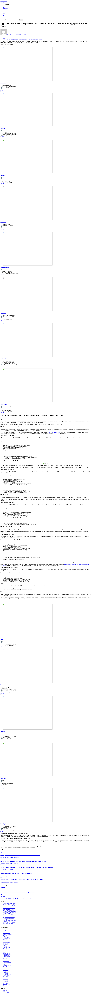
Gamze (8, 34)
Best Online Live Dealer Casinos (9, 912)
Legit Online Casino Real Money (9, 924)
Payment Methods (6, 959)
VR (3, 14)
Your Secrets (2, 2)
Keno (4, 952)
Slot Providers (5, 973)
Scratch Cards (5, 970)
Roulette (4, 967)
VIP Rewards (5, 980)
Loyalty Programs (6, 956)
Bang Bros (3, 222)
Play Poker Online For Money (9, 917)
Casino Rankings (6, 939)
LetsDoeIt (2, 128)
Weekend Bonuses (6, 984)
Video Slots (5, 977)
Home (4, 7)
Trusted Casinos (6, 975)
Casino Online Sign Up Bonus (9, 923)
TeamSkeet (3, 313)
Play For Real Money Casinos (9, 922)
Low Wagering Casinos (7, 955)
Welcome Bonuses (6, 985)
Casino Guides (6, 937)
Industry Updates (6, 949)
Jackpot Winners (6, 951)
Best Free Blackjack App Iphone (9, 910)
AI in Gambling (6, 930)
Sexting (4, 10)
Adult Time (3, 83)
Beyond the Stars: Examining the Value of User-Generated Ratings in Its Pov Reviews (23, 861)
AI (3, 15)
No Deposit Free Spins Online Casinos (10, 906)
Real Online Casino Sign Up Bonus (10, 904)
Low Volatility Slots (7, 954)
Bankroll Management (7, 934)
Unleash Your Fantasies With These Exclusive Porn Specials (16, 873)
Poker (4, 963)
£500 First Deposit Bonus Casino (9, 920)
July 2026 (5, 990)
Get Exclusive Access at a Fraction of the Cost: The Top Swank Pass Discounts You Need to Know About (28, 867)
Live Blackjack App (7, 913)
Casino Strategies (6, 942)
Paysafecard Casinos (7, 962)
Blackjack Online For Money (8, 909)
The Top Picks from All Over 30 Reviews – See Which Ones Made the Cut (20, 855)
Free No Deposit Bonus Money (9, 903)
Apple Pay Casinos (6, 933)
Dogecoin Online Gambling (8, 918)
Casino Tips (5, 943)
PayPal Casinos (6, 961)
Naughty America (4, 267)
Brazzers (2, 175)
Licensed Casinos (6, 953)
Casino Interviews (6, 938)
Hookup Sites (5, 8)
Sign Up (2, 90)
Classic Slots (5, 944)
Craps (4, 945)
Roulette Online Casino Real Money (10, 905)
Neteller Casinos (6, 958)
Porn (4, 13)
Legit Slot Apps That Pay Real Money (10, 915)
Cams (4, 12)
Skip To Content (3, 1)
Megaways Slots (6, 957)
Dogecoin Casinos (6, 946)
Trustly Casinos (6, 976)
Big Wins (5, 935)
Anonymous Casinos (7, 931)
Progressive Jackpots (7, 965)
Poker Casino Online (7, 919)
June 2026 (5, 991)
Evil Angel (3, 358)
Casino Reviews (6, 940)
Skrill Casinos (5, 972)
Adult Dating (5, 9)
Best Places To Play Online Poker (9, 914)
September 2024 (6, 992)
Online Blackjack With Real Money (10, 911)
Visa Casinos (5, 981)
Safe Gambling (6, 968)
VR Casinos (5, 983)
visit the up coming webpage (54, 432)
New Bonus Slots (6, 921)
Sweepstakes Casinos (7, 974)
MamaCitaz (3, 404)
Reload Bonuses (6, 966)
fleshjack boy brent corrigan (70, 586)
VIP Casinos (5, 979)
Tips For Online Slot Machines (9, 908)
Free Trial (2, 136)
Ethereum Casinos (6, 947)
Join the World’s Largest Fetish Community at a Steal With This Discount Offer (21, 879)
